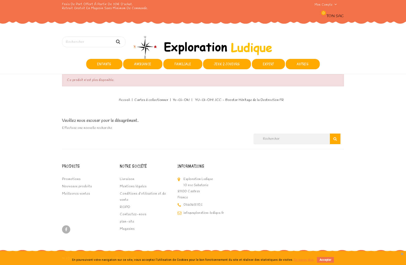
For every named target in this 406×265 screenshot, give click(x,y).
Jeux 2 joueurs (227, 64)
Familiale (182, 64)
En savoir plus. (304, 259)
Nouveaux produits (77, 186)
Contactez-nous (133, 214)
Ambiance (142, 64)
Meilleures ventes (76, 194)
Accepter (325, 259)
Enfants (104, 64)
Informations (191, 166)
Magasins (127, 229)
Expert (268, 64)
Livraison (127, 179)
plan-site (127, 221)
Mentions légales (133, 186)
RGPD (125, 207)
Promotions (71, 179)
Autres (303, 64)
